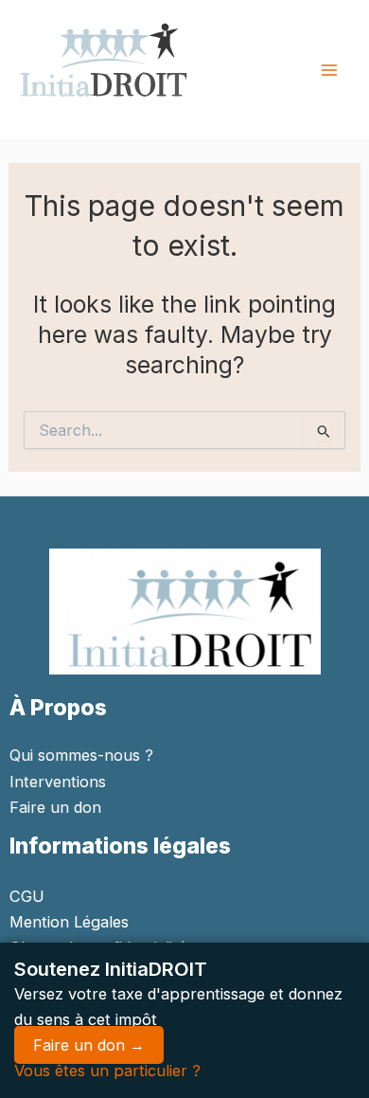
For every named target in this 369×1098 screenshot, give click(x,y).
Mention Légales (69, 921)
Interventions (57, 781)
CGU (26, 896)
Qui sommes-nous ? (81, 755)
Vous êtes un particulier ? (107, 1070)
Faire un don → (89, 1044)
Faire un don (55, 807)
